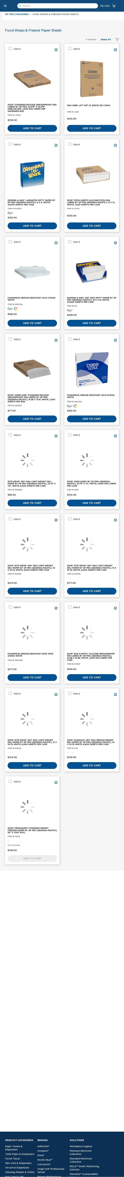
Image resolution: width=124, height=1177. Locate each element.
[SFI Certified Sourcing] (10, 212)
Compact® (43, 1151)
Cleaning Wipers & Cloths (20, 1172)
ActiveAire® (44, 1164)
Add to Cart (32, 128)
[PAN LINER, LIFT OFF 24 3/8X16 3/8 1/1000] (91, 79)
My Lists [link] (105, 6)
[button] (5, 6)
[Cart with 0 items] (114, 5)
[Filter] (116, 39)
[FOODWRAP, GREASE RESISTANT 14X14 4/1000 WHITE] (32, 272)
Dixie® (40, 1155)
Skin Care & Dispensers (18, 1163)
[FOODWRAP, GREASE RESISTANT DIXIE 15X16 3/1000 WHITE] (32, 633)
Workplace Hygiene (81, 1146)
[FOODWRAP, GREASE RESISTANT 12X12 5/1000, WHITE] (91, 369)
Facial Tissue (12, 1158)
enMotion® (43, 1146)
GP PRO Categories (17, 14)
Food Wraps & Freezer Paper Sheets (56, 14)
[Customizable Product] (15, 308)
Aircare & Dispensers (17, 1167)
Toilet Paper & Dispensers (19, 1154)
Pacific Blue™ (44, 1160)
